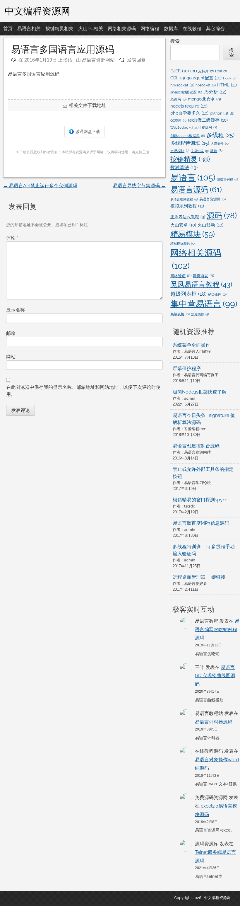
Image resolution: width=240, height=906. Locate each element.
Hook (229, 78)
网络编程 (149, 28)
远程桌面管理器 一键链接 (199, 577)
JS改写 (178, 99)
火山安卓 (183, 224)
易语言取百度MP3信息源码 (201, 523)
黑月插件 (200, 314)
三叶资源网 (205, 127)
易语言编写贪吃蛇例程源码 (217, 629)
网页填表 (203, 276)
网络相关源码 (122, 28)
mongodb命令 (204, 99)
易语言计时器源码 (213, 722)
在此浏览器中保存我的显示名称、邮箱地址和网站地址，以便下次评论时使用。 (83, 390)
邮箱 (11, 333)
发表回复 (136, 60)
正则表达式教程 (187, 216)
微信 (216, 151)
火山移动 (210, 224)
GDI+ (177, 78)
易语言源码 (196, 189)
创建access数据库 (187, 136)
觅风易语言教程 (201, 284)
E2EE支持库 (202, 71)
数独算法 (184, 167)
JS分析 (214, 92)
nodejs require (189, 105)
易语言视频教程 (184, 199)
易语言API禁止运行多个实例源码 (40, 185)
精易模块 (192, 234)
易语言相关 (29, 28)
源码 (222, 215)
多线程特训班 (189, 143)
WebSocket (181, 127)
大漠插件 (220, 143)
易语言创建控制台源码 (196, 446)
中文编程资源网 (37, 11)
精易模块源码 (182, 243)
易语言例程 (227, 179)
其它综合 (215, 28)
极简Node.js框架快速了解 (200, 392)
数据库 (171, 28)
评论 (12, 238)
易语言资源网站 (98, 60)
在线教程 (192, 28)
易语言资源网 (212, 199)
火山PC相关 (90, 28)
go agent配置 (204, 77)
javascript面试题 (186, 92)
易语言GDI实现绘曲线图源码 (215, 676)
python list (222, 113)
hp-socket (182, 85)
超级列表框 (188, 294)
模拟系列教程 (187, 206)
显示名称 (15, 310)
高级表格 (180, 314)
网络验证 (180, 276)
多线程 (220, 135)
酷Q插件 (217, 294)
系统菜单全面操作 (191, 345)
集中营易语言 (203, 304)
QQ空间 (178, 120)
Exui (221, 71)
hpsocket (206, 85)
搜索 (175, 41)
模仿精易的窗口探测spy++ (200, 500)
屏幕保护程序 (187, 368)
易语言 (192, 177)
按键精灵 (190, 159)
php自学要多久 (189, 112)
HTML (227, 85)
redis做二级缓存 (208, 119)
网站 (11, 357)
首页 (8, 28)
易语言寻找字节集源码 (139, 185)
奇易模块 (179, 151)
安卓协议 (200, 151)
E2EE (179, 70)
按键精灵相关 (59, 28)
